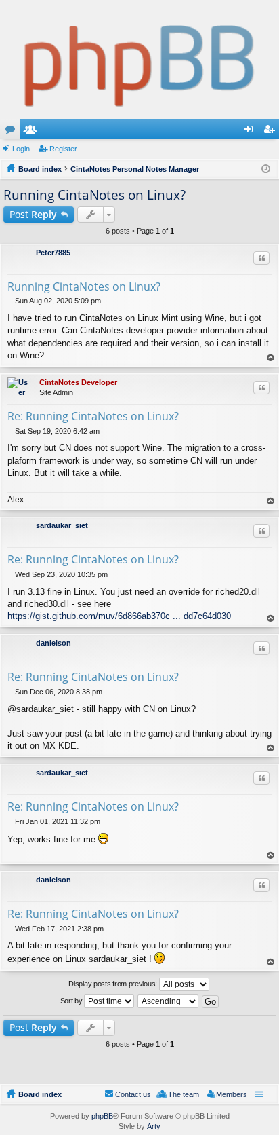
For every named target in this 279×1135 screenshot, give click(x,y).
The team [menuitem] (183, 1094)
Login (21, 149)
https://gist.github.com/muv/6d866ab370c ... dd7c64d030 (119, 616)
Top (271, 358)
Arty (153, 1126)
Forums (12, 131)
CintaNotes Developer (78, 382)
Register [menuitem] (271, 131)
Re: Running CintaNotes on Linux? (93, 416)
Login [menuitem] (251, 131)
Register (63, 149)
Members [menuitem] (231, 1094)
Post (33, 214)
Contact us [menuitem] (133, 1094)
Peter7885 (53, 252)
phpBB (102, 1116)
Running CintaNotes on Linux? (94, 195)
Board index (40, 1094)
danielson (53, 643)
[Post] (11, 301)
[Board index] (139, 59)
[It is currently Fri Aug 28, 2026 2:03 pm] (265, 169)
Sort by (72, 1001)
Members (33, 131)
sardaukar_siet (62, 525)
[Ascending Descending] (168, 1001)
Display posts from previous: (113, 984)
